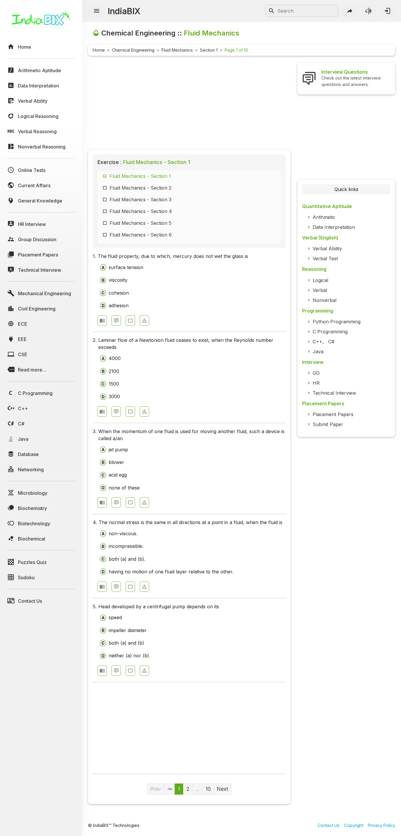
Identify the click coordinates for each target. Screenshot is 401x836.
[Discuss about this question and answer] (116, 320)
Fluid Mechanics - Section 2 (140, 188)
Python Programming (336, 322)
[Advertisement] (189, 104)
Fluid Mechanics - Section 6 (140, 235)
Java (318, 351)
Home (99, 50)
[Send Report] (144, 320)
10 (208, 789)
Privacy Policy (381, 825)
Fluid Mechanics (177, 50)
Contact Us (329, 825)
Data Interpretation (334, 227)
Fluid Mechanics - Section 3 (140, 199)
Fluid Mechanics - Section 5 (140, 223)
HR (316, 383)
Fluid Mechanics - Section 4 (140, 211)
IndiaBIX (124, 11)
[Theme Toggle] (368, 11)
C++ (317, 341)
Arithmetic (324, 217)
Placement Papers (333, 414)
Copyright (353, 825)
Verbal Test (325, 258)
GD (316, 373)
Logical (320, 280)
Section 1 (209, 50)
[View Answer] (102, 320)
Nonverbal (324, 300)
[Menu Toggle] (96, 11)
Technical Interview (334, 393)
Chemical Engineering (133, 50)
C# (331, 341)
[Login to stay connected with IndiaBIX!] (387, 11)
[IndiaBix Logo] (41, 23)
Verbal (320, 290)
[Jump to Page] (169, 789)
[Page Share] (350, 11)
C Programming (330, 332)
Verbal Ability (327, 248)
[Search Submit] (271, 11)
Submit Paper (328, 424)
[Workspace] (130, 320)
